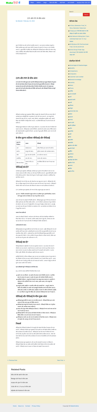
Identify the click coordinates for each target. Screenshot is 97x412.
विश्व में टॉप (72, 162)
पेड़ (70, 137)
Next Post (61, 360)
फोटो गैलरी (62, 2)
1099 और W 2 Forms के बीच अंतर (21, 386)
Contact (27, 406)
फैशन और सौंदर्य (53, 2)
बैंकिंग (71, 151)
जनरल (71, 119)
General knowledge (75, 79)
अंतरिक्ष (71, 91)
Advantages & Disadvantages (78, 65)
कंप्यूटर (45, 2)
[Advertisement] (36, 34)
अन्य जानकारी (71, 2)
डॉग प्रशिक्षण (73, 125)
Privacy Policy (36, 406)
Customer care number (76, 76)
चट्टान (71, 117)
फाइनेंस (71, 142)
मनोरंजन (39, 2)
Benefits (72, 68)
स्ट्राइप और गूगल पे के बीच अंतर (19, 382)
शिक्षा (71, 168)
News (71, 85)
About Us (21, 406)
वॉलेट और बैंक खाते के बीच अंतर (19, 375)
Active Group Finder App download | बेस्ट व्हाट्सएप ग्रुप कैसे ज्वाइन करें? (79, 52)
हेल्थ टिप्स (72, 171)
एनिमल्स (71, 105)
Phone (71, 88)
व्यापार (71, 165)
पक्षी (70, 134)
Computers (73, 74)
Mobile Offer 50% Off (83, 2)
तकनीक (71, 131)
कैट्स (71, 114)
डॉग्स (71, 128)
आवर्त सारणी (72, 99)
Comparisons (74, 71)
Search (71, 11)
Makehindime (75, 406)
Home (14, 406)
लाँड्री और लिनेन (73, 159)
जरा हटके (72, 122)
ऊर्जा (71, 102)
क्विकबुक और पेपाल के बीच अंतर (19, 378)
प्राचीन (71, 139)
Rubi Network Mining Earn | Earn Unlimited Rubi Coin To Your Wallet (79, 39)
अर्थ (70, 96)
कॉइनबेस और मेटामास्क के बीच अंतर (20, 390)
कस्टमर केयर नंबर (74, 111)
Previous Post (12, 360)
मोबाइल (32, 2)
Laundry (72, 82)
